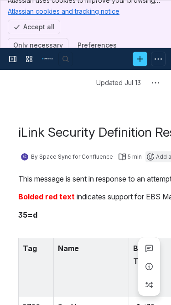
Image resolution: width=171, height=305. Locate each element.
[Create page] (149, 285)
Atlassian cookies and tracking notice (63, 11)
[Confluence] (47, 59)
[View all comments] (149, 248)
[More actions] (155, 82)
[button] (44, 247)
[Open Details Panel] (149, 266)
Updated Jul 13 (118, 82)
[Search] (65, 59)
